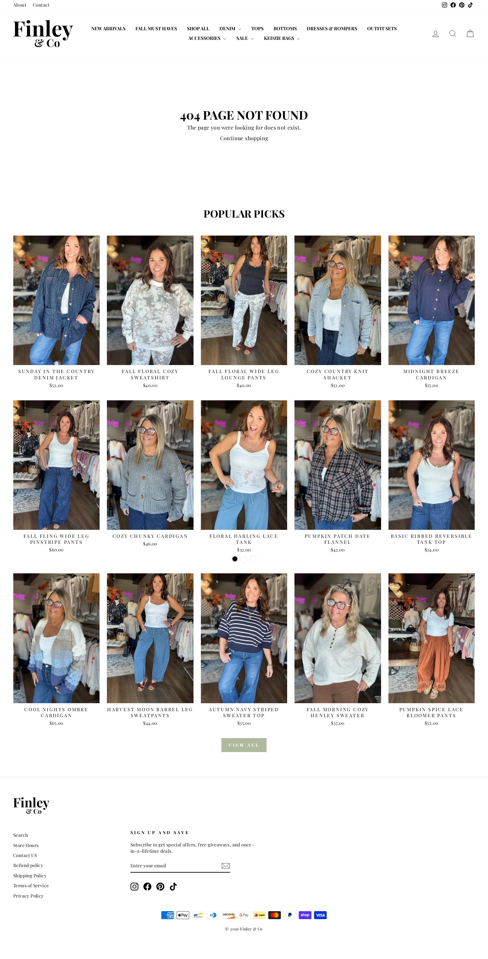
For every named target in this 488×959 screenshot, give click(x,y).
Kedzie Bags (279, 38)
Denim (227, 28)
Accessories (204, 38)
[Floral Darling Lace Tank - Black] (235, 559)
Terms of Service (31, 885)
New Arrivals (108, 28)
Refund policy (28, 865)
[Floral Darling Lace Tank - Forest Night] (244, 559)
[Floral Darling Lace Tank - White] (253, 559)
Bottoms (285, 28)
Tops (257, 28)
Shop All (198, 28)
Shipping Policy (29, 875)
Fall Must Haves (156, 28)
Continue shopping (244, 138)
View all (243, 745)
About (19, 5)
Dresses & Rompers (332, 28)
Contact (41, 5)
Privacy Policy (28, 896)
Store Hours (26, 845)
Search (20, 835)
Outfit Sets (382, 28)
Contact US (25, 855)
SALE (242, 38)
